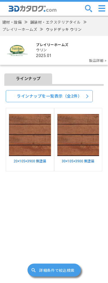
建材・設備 (12, 22)
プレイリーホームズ (19, 29)
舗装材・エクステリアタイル (55, 22)
